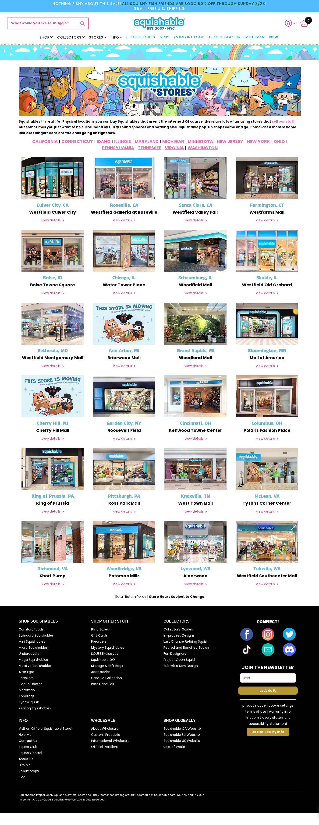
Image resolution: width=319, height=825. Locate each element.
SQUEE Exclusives (104, 653)
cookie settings (281, 705)
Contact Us (28, 740)
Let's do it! (267, 690)
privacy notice (254, 705)
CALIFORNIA (45, 141)
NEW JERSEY (230, 141)
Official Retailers (104, 746)
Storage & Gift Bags (107, 665)
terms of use (255, 711)
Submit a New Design (180, 665)
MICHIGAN (173, 141)
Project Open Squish (179, 659)
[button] (293, 23)
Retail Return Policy (131, 596)
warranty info (280, 711)
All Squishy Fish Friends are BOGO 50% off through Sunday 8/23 (193, 3)
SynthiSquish (29, 702)
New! (274, 37)
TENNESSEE (149, 148)
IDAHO (103, 141)
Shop (44, 37)
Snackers (26, 678)
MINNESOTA (200, 141)
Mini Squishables (32, 641)
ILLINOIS (122, 141)
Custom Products (105, 734)
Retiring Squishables (35, 708)
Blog (22, 777)
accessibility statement (268, 723)
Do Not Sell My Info (268, 731)
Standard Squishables (36, 635)
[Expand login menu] (290, 23)
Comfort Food (189, 37)
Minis (165, 37)
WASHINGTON (203, 148)
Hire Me (25, 765)
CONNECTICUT (77, 141)
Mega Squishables (33, 659)
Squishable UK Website (181, 740)
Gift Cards (99, 635)
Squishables (143, 37)
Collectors (69, 37)
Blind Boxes (100, 629)
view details (51, 220)
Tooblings (26, 696)
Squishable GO (103, 659)
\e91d (82, 23)
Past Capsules (102, 684)
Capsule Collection (106, 678)
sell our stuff (283, 121)
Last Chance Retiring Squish (186, 641)
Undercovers (29, 653)
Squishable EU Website (181, 734)
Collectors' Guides (178, 629)
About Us (26, 759)
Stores (96, 37)
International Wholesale (110, 740)
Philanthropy (29, 771)
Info (115, 37)
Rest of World (174, 746)
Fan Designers (174, 653)
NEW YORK (258, 141)
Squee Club (28, 746)
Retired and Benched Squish (186, 647)
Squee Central (30, 753)
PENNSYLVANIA (118, 148)
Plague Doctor (225, 37)
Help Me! (25, 734)
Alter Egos (27, 671)
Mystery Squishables (107, 647)
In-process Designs (179, 635)
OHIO (279, 141)
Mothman (255, 37)
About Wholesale (105, 728)
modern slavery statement (268, 717)
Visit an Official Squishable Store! (45, 728)
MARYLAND (147, 141)
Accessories (100, 671)
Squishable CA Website (182, 728)
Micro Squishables (33, 647)
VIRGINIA (174, 148)
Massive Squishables (35, 665)
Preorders (98, 641)
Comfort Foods (31, 629)
